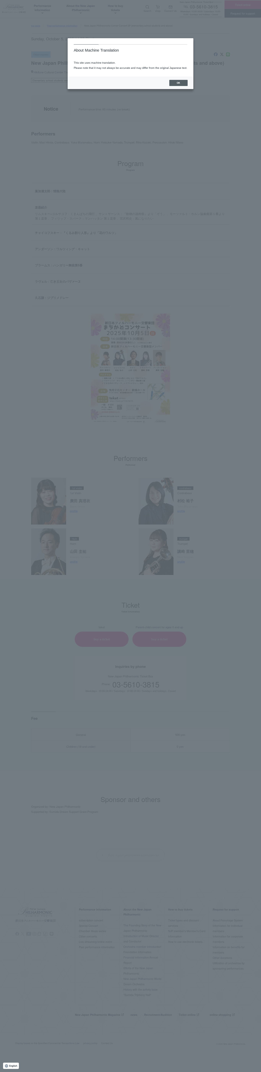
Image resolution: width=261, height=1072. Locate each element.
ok (178, 83)
